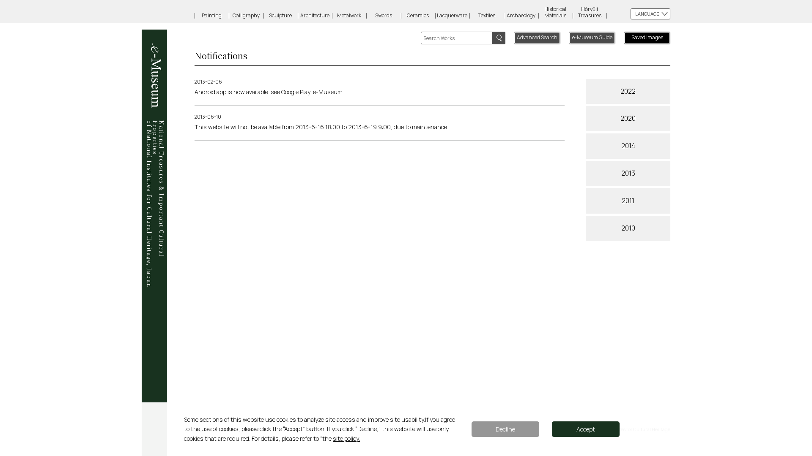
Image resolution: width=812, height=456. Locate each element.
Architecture (314, 15)
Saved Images (647, 37)
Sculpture (280, 15)
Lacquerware (452, 15)
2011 (628, 200)
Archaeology (521, 15)
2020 (628, 118)
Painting (212, 15)
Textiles (486, 15)
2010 (628, 228)
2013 (628, 173)
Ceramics (418, 15)
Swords (383, 15)
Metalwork (349, 15)
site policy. (346, 438)
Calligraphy (246, 15)
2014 (628, 145)
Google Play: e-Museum (312, 92)
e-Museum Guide (592, 37)
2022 (628, 91)
